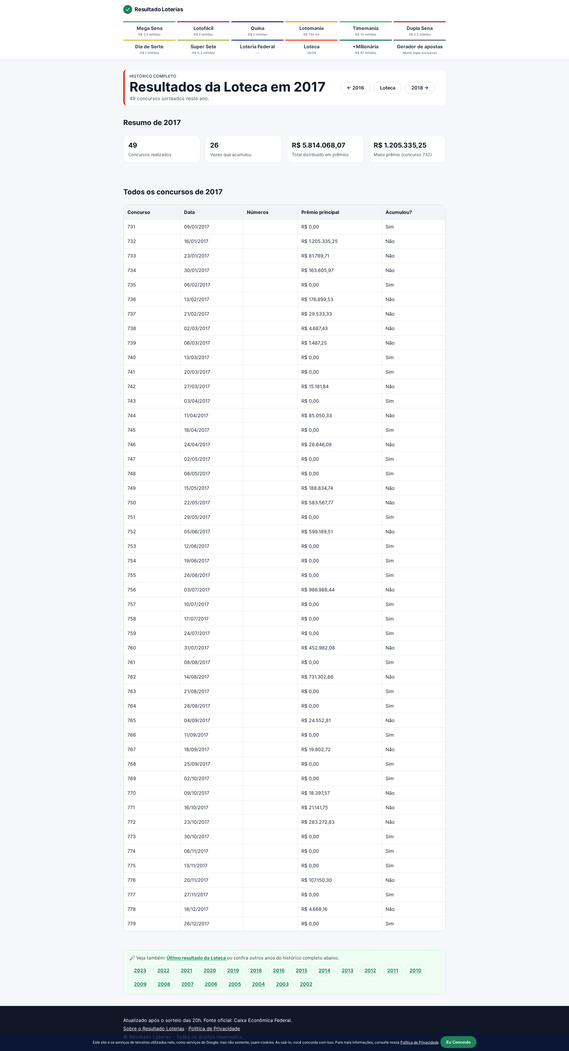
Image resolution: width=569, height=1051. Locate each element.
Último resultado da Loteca (197, 958)
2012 (370, 970)
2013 (347, 970)
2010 (415, 970)
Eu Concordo (458, 1042)
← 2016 (355, 88)
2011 (392, 970)
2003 (282, 984)
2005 (234, 984)
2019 (233, 970)
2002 (306, 984)
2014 (324, 970)
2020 (210, 970)
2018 (256, 970)
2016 (278, 970)
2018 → (420, 88)
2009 (140, 984)
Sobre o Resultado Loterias (153, 1028)
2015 (301, 970)
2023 (140, 970)
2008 (164, 984)
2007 (187, 984)
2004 (258, 984)
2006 (211, 984)
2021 (186, 970)
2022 (163, 970)
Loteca (387, 88)
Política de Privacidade (214, 1028)
